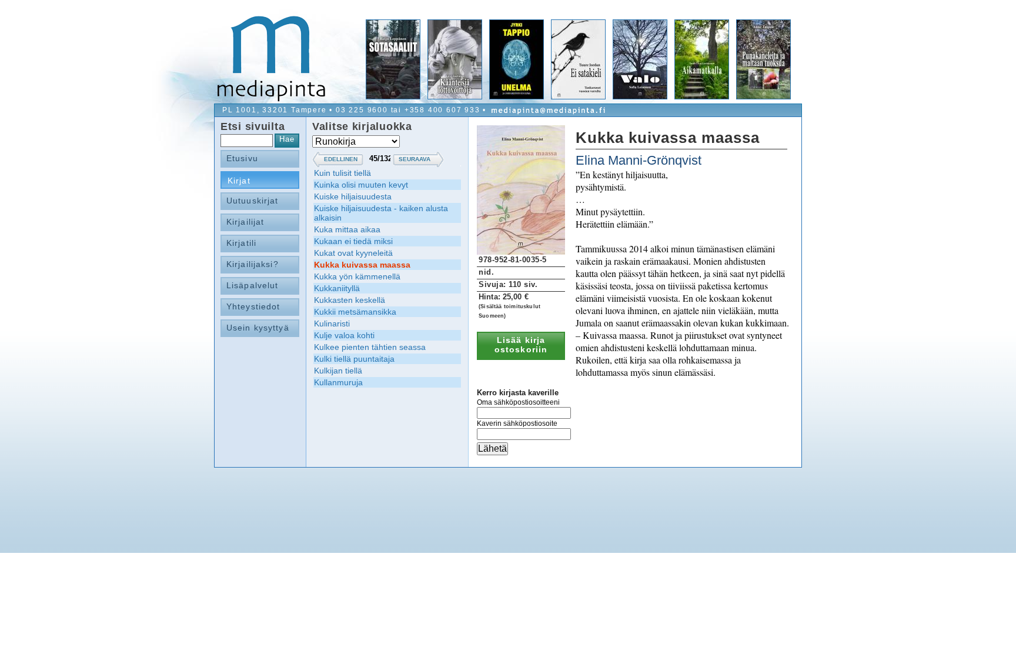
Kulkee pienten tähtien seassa (370, 347)
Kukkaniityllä (337, 288)
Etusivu (242, 158)
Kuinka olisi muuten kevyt (361, 184)
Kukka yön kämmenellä (357, 276)
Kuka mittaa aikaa (347, 229)
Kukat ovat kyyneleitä (353, 253)
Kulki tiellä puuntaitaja (354, 358)
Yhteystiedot (253, 306)
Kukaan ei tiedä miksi (353, 241)
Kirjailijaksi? (252, 264)
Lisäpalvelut (252, 285)
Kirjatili (241, 243)
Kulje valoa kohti (344, 335)
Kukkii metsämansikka (355, 311)
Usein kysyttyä (257, 327)
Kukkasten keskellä (349, 300)
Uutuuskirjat (252, 200)
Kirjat (239, 180)
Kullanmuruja (338, 382)
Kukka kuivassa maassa (362, 264)
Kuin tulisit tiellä (342, 173)
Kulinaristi (332, 323)
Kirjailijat (245, 221)
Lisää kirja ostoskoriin (520, 344)
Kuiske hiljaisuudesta (353, 196)
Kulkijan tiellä (338, 370)
